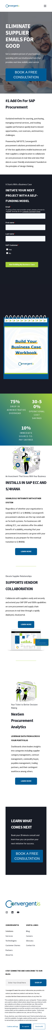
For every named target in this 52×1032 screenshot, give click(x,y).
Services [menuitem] (9, 936)
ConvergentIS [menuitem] (12, 925)
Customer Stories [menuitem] (13, 945)
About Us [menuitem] (9, 955)
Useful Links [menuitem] (32, 925)
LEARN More (26, 781)
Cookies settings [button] (12, 1026)
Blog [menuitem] (28, 931)
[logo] (23, 904)
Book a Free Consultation (26, 74)
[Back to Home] (12, 6)
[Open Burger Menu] (45, 6)
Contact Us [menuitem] (30, 945)
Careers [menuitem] (29, 936)
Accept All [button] (25, 1026)
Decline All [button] (39, 1026)
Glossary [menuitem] (29, 940)
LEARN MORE (26, 551)
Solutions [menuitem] (9, 931)
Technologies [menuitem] (11, 940)
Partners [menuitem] (9, 950)
